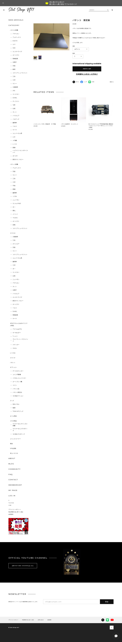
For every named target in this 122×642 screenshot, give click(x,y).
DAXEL (15, 98)
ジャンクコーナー (15, 439)
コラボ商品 (13, 421)
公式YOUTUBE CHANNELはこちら (23, 565)
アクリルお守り (17, 329)
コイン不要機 (17, 374)
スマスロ (12, 233)
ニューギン (16, 200)
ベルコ (15, 126)
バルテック (16, 119)
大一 (14, 207)
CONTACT (13, 480)
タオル (15, 348)
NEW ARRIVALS (15, 20)
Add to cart (87, 69)
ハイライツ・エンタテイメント (20, 151)
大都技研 (15, 87)
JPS (14, 90)
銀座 (14, 69)
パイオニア (16, 115)
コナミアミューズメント (20, 73)
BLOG (11, 464)
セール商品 (13, 416)
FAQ (10, 474)
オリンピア (16, 244)
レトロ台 (12, 353)
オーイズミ (16, 55)
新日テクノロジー (18, 159)
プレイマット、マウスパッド (20, 340)
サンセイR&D (17, 203)
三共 (14, 76)
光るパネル (16, 404)
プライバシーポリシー (14, 509)
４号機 (15, 140)
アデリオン (16, 34)
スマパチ (12, 358)
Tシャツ (15, 336)
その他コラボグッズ (19, 434)
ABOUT (11, 458)
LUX (14, 137)
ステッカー (16, 344)
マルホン (15, 218)
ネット (15, 112)
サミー (15, 83)
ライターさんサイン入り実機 (20, 424)
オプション (13, 367)
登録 (107, 602)
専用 (11, 443)
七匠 (14, 105)
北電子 (15, 62)
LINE (9, 505)
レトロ (15, 144)
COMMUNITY (14, 469)
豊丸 (14, 210)
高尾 (14, 225)
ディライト (16, 101)
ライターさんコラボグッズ (20, 429)
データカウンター (18, 371)
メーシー (15, 214)
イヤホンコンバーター (19, 378)
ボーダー (15, 156)
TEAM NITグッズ (18, 411)
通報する (112, 81)
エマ (14, 44)
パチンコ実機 (14, 164)
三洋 (14, 80)
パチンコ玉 (16, 389)
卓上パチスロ (14, 453)
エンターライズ (17, 51)
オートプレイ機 (17, 381)
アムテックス (17, 37)
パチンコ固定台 (17, 392)
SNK (14, 48)
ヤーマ (15, 130)
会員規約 (10, 514)
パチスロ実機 (14, 30)
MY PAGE (12, 490)
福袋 (14, 408)
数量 (74, 53)
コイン (15, 385)
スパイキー (16, 94)
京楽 (14, 66)
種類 (74, 46)
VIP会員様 (13, 448)
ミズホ (15, 196)
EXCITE (15, 41)
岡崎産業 (15, 58)
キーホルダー (17, 332)
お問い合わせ (41, 619)
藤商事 (15, 122)
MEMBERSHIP (15, 485)
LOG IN (11, 496)
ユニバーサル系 (17, 133)
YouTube (11, 502)
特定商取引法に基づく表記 (15, 512)
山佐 (14, 108)
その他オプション (18, 396)
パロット (12, 362)
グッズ (12, 400)
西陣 (14, 147)
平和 (14, 185)
